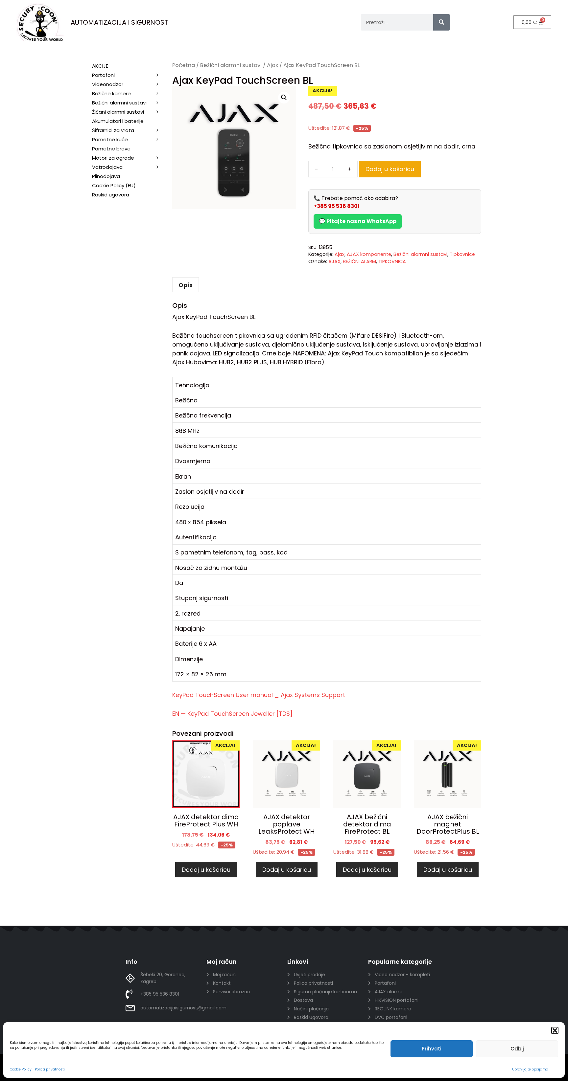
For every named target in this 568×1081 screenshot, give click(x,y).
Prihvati (431, 1048)
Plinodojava (106, 176)
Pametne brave (111, 148)
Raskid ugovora (110, 194)
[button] (555, 1030)
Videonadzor (107, 84)
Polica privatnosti (50, 1069)
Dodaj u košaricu (390, 169)
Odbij (517, 1048)
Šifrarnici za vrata (113, 130)
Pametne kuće (110, 139)
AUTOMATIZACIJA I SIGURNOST (119, 22)
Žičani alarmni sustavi (118, 111)
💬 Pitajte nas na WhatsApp (357, 221)
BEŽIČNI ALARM (359, 261)
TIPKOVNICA (392, 261)
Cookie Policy (21, 1069)
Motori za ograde (113, 157)
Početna (183, 65)
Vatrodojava (107, 167)
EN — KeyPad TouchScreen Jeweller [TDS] (232, 713)
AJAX (334, 261)
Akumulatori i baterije (118, 121)
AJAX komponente (369, 254)
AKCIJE (100, 65)
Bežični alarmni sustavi (231, 65)
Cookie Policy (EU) (114, 185)
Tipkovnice (462, 254)
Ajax (272, 65)
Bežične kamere (111, 93)
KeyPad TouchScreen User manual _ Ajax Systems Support (258, 695)
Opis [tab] (185, 285)
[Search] (441, 22)
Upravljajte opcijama (530, 1069)
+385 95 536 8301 (337, 206)
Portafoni (103, 75)
